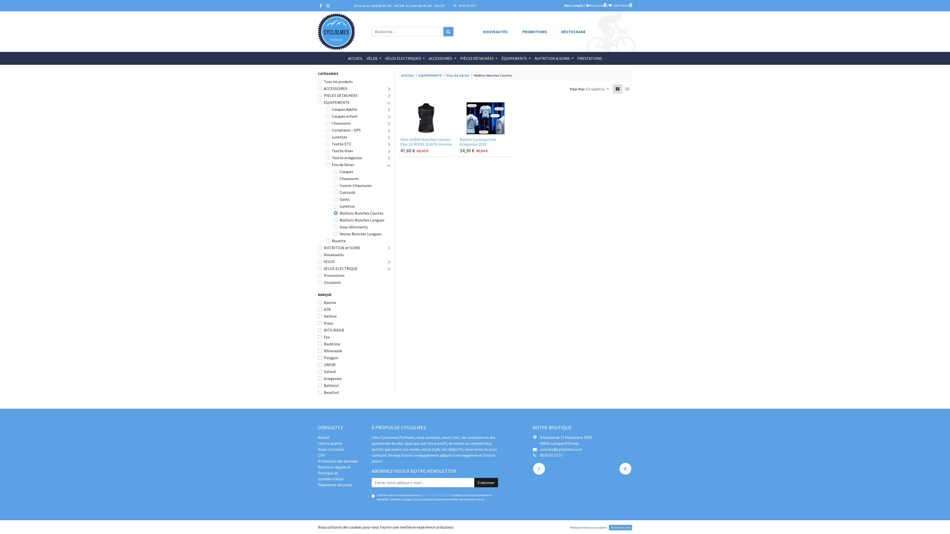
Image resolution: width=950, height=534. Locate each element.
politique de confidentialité (436, 495)
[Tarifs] (617, 89)
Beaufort (331, 392)
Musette (339, 240)
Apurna (330, 302)
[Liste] (627, 89)
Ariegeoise (333, 378)
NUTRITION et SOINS (342, 247)
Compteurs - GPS (346, 130)
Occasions (332, 282)
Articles (407, 75)
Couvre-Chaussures (356, 185)
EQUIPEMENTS (336, 102)
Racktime (332, 343)
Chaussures (341, 123)
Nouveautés (495, 31)
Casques (346, 171)
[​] (539, 469)
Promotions (534, 31)
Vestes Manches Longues (360, 233)
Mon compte (573, 5)
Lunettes (339, 136)
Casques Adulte (344, 109)
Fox (327, 336)
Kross (328, 323)
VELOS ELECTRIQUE (341, 268)
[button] (597, 89)
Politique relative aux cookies (588, 527)
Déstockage (573, 31)
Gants (345, 199)
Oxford (329, 371)
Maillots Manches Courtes (361, 213)
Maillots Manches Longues (362, 220)
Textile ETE (341, 143)
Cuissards (348, 192)
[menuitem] (355, 58)
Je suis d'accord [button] (620, 527)
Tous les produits (338, 81)
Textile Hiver (342, 150)
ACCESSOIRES (335, 88)
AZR (327, 309)
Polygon (331, 357)
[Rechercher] (448, 31)
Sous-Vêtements (354, 226)
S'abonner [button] (486, 482)
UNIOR (329, 364)
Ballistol (331, 385)
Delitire (330, 316)
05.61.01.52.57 (467, 5)
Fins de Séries (343, 164)
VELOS (329, 261)
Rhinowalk (333, 350)
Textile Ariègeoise (347, 157)
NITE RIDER (334, 330)
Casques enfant (345, 116)
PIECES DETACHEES (340, 95)
